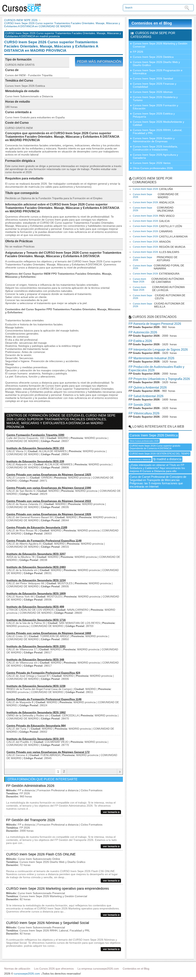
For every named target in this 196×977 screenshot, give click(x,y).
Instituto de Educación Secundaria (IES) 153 (35, 448)
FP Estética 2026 (140, 341)
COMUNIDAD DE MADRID (156, 196)
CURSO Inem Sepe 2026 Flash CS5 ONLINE (41, 854)
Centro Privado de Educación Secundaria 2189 (37, 527)
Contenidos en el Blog (151, 23)
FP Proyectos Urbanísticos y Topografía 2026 (159, 378)
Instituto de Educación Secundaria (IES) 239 (35, 461)
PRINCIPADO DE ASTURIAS (155, 259)
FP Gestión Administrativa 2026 (30, 786)
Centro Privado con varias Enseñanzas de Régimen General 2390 (49, 487)
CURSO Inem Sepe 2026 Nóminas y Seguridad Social (47, 923)
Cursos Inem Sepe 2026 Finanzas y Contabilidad (154, 85)
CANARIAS (152, 231)
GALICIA (151, 221)
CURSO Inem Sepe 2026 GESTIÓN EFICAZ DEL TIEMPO (159, 453)
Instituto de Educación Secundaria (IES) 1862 (36, 712)
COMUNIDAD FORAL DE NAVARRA (158, 267)
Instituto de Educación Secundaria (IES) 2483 (36, 567)
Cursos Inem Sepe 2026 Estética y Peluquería (154, 115)
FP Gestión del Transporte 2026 (30, 820)
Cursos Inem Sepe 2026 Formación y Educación (155, 107)
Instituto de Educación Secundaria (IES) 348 (35, 659)
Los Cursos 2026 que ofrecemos (54, 968)
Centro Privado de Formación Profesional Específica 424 (43, 672)
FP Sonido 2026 (140, 404)
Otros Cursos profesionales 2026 (153, 168)
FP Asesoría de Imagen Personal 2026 (155, 323)
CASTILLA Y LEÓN (157, 226)
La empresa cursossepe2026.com (98, 968)
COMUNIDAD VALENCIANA (153, 209)
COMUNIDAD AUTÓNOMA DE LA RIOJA (159, 289)
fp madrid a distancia (167, 459)
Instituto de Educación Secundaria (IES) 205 (35, 738)
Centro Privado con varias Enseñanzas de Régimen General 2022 (49, 500)
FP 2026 (138, 51)
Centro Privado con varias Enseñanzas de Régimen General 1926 (49, 514)
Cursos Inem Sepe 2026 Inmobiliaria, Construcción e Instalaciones (155, 148)
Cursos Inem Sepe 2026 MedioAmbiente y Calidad (158, 123)
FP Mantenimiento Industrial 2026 (151, 358)
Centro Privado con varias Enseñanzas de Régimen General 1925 (49, 474)
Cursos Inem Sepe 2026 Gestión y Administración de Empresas (154, 140)
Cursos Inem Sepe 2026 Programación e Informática (157, 72)
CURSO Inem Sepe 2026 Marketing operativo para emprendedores (57, 888)
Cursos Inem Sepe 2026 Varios (152, 162)
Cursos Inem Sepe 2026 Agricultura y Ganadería (155, 156)
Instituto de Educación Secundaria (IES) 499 (35, 606)
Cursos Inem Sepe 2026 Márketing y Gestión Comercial (160, 45)
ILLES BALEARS (156, 252)
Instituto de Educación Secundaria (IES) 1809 (36, 593)
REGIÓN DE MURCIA (159, 246)
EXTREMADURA (156, 273)
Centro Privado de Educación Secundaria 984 (36, 725)
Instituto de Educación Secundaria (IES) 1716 (36, 619)
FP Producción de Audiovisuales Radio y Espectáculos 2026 (156, 368)
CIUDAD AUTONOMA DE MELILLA (159, 305)
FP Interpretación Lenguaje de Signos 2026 (158, 349)
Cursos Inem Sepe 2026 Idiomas (153, 91)
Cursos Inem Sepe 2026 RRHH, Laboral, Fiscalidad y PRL (157, 131)
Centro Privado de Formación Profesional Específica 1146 (44, 699)
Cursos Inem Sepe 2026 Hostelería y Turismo (155, 99)
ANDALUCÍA (153, 202)
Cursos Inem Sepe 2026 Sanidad (153, 78)
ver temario (110, 811)
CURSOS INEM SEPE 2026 (21, 20)
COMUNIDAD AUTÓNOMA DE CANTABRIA (158, 280)
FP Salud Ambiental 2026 (146, 396)
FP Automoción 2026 (143, 332)
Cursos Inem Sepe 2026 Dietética (153, 56)
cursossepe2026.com (27, 973)
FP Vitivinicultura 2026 (144, 413)
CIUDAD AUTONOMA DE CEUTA (159, 297)
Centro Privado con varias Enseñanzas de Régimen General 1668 (49, 633)
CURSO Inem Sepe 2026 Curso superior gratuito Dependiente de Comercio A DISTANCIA (155, 447)
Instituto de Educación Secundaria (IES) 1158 (36, 685)
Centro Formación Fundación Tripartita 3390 (35, 434)
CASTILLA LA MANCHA (160, 236)
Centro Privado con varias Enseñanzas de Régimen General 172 (48, 752)
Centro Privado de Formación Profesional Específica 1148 (44, 540)
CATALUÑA (153, 189)
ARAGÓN (152, 241)
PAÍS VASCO (154, 215)
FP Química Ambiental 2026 (148, 387)
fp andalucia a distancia (140, 459)
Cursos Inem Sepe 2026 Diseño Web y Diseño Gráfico (156, 64)
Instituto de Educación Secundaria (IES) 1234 (36, 580)
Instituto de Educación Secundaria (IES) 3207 (36, 553)
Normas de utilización (17, 968)
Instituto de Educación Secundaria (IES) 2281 (36, 646)
